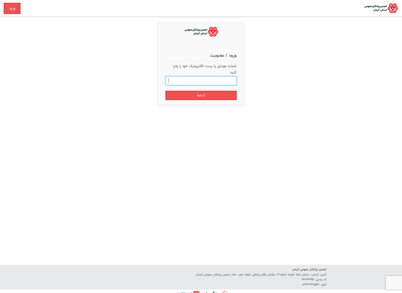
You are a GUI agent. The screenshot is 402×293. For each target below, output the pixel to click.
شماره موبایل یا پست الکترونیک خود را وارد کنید (205, 69)
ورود (12, 8)
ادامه (201, 95)
